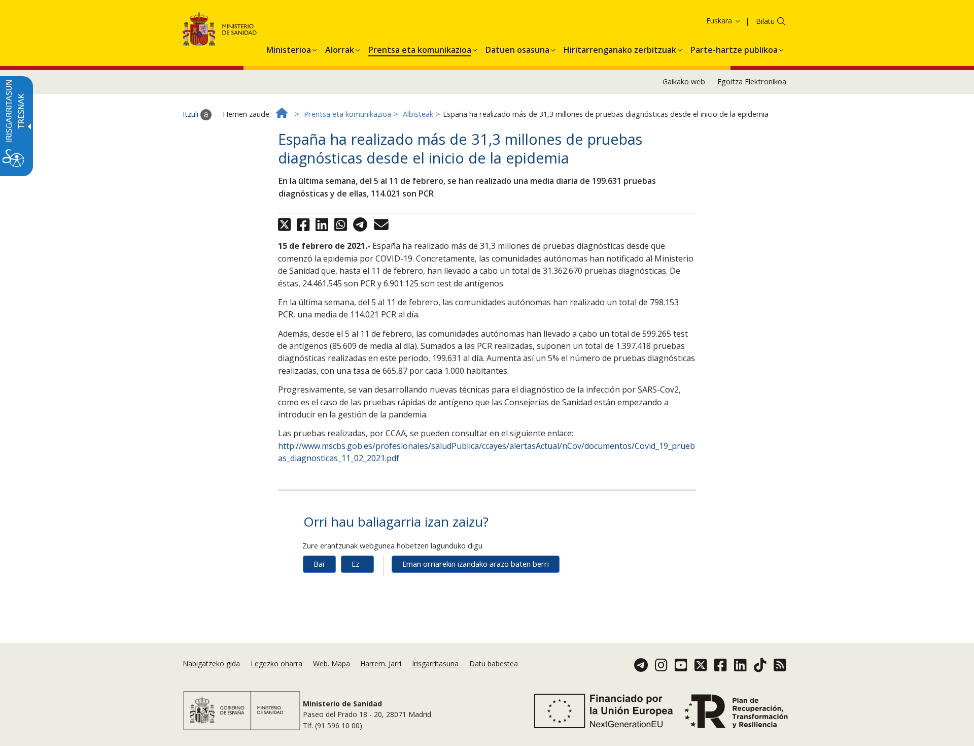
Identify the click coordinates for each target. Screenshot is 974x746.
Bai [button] (319, 564)
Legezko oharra (276, 663)
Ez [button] (355, 564)
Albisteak (418, 114)
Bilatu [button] (765, 21)
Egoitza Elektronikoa (751, 81)
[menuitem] (288, 48)
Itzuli (191, 114)
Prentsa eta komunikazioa (347, 114)
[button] (706, 20)
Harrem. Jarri (380, 663)
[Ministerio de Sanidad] (220, 31)
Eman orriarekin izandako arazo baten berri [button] (475, 564)
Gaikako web (684, 81)
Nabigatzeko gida (211, 663)
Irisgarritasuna (435, 663)
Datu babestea (493, 663)
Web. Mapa (331, 663)
